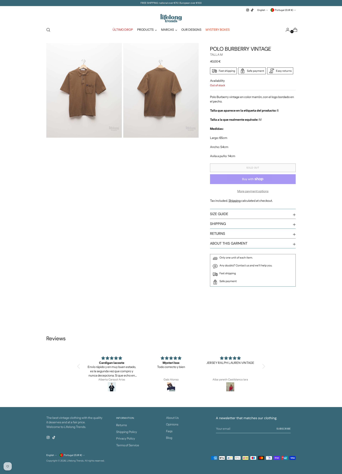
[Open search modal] (48, 29)
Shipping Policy (126, 432)
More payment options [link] (252, 191)
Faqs (169, 431)
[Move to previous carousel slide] (284, 316)
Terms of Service (127, 445)
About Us (172, 418)
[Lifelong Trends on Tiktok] (252, 10)
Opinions (172, 424)
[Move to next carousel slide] (293, 316)
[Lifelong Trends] (171, 18)
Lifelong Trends (75, 460)
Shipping (235, 200)
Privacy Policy (125, 438)
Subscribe (283, 428)
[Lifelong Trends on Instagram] (247, 10)
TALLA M (216, 54)
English (261, 10)
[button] (79, 366)
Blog (169, 438)
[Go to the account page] (286, 29)
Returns (121, 425)
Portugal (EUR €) (284, 10)
